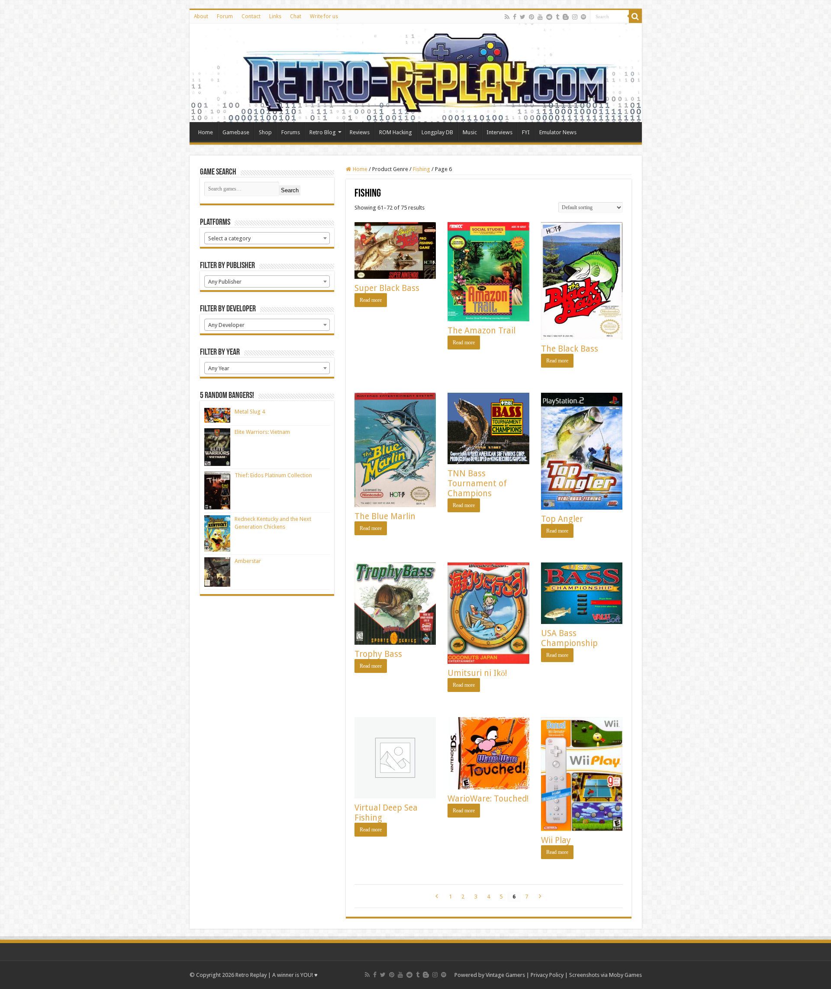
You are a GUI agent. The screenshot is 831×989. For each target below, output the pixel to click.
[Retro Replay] (416, 72)
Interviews (499, 132)
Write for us (324, 16)
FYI (526, 132)
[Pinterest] (531, 17)
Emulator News (558, 132)
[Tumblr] (557, 17)
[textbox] (267, 239)
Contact (251, 16)
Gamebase (235, 132)
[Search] (635, 16)
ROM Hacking (395, 132)
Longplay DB (437, 132)
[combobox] (267, 238)
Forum (225, 16)
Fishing (421, 169)
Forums (290, 132)
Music (470, 132)
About (201, 16)
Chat (295, 16)
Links (275, 16)
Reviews (360, 132)
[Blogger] (566, 17)
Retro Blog (322, 132)
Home (205, 132)
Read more (371, 300)
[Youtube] (540, 17)
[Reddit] (549, 17)
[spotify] (583, 17)
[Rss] (507, 17)
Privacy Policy (547, 975)
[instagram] (574, 17)
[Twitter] (522, 17)
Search (290, 190)
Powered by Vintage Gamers (489, 975)
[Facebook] (514, 17)
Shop (265, 132)
